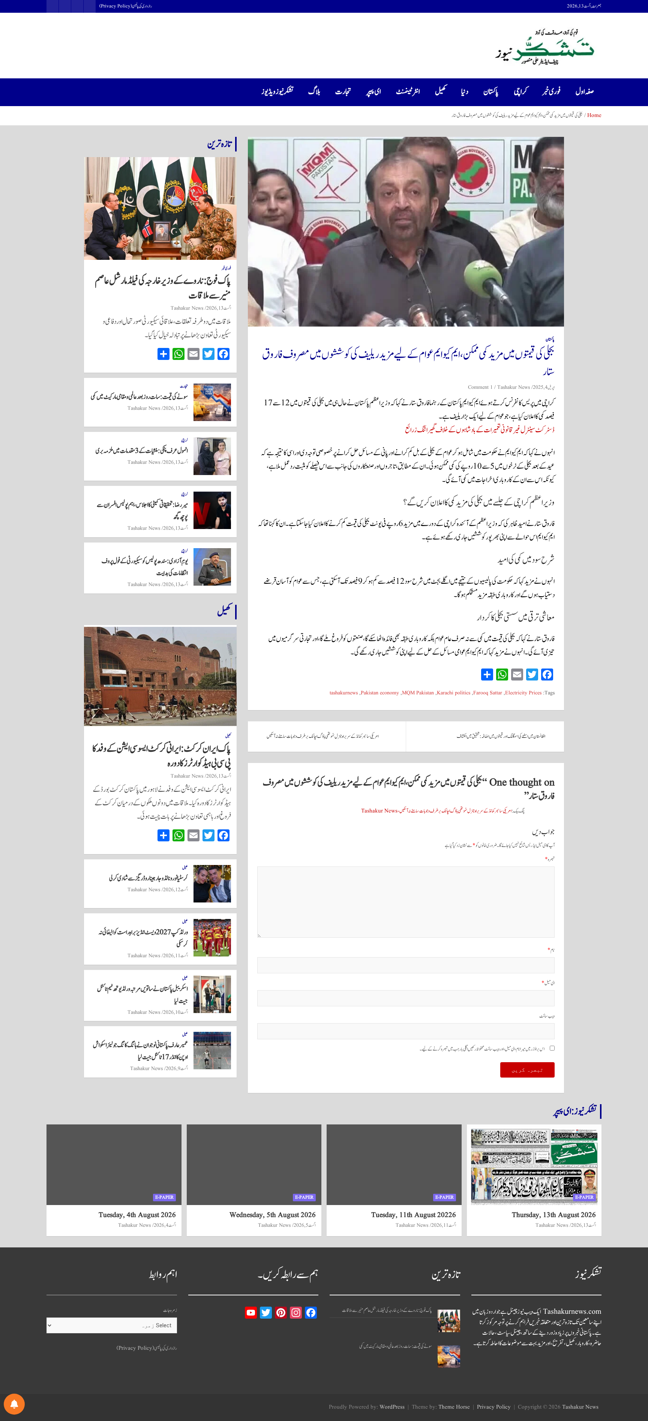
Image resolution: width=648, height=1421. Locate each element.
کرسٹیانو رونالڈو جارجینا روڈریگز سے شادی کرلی (148, 878)
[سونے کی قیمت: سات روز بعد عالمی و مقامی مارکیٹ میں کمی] (449, 1356)
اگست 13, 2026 (218, 308)
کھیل (440, 91)
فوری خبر (551, 91)
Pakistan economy (380, 693)
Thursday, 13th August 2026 (554, 1215)
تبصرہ (550, 859)
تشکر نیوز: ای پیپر (575, 1111)
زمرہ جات (170, 1311)
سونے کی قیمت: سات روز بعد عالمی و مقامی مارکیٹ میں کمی (139, 397)
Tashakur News (513, 387)
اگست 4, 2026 (165, 1225)
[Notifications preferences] (14, 1404)
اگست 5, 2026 (305, 1225)
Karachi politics (453, 693)
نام (551, 950)
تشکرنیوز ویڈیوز (277, 91)
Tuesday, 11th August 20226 (413, 1215)
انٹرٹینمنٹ (408, 91)
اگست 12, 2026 (175, 889)
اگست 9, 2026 (177, 1068)
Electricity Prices (523, 693)
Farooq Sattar (487, 693)
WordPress (392, 1407)
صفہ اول (585, 91)
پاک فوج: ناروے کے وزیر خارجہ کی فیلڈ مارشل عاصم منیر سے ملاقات (163, 288)
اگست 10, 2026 (175, 1012)
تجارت (343, 91)
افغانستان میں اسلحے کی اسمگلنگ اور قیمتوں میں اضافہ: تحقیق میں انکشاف (501, 736)
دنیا (464, 91)
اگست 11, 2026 (175, 955)
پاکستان (491, 91)
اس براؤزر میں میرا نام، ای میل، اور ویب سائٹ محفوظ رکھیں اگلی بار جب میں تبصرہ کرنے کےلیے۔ (482, 1049)
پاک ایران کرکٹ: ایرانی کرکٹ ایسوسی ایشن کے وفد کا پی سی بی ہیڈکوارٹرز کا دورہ (161, 756)
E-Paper (584, 1197)
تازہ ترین (219, 144)
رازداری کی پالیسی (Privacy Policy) (125, 6)
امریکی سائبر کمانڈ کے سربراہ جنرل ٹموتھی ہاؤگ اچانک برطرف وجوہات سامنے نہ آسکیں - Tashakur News (436, 811)
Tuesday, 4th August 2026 (137, 1215)
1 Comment (480, 387)
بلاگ (314, 91)
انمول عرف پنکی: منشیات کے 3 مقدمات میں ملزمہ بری (142, 451)
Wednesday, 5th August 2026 (273, 1215)
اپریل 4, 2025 (544, 387)
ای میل (548, 983)
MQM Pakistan (418, 693)
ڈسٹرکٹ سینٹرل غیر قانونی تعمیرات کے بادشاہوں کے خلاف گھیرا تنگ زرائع (480, 430)
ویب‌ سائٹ (547, 1016)
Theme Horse (454, 1407)
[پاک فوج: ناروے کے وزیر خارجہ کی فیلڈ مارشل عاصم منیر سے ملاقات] (449, 1321)
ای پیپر (373, 91)
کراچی (520, 91)
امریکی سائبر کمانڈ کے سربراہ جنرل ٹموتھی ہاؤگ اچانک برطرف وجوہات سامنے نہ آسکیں (323, 736)
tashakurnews (344, 693)
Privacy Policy (494, 1407)
